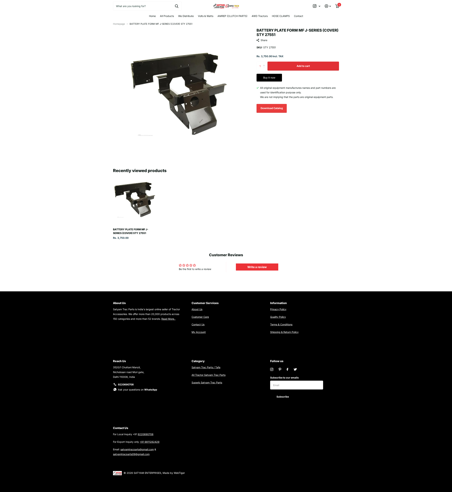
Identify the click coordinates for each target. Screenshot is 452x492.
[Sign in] (328, 6)
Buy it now (269, 77)
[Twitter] (295, 369)
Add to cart (303, 65)
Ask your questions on (137, 389)
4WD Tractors (260, 15)
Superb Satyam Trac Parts (207, 382)
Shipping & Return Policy (284, 332)
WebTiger (179, 472)
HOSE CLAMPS (281, 15)
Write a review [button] (257, 267)
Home (152, 15)
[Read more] (316, 6)
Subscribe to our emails (284, 377)
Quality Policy (278, 316)
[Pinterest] (280, 369)
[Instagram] (271, 369)
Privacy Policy (278, 309)
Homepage (119, 23)
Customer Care (200, 316)
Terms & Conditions (281, 324)
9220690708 (126, 384)
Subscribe (282, 396)
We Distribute (186, 15)
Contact (298, 15)
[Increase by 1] (265, 63)
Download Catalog (272, 108)
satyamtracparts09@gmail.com (131, 454)
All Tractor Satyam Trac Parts (208, 374)
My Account (199, 332)
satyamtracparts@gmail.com (137, 449)
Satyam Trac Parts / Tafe (206, 367)
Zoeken (177, 6)
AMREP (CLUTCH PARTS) (232, 15)
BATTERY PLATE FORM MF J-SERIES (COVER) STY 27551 (130, 231)
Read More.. (168, 318)
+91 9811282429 (149, 441)
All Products (167, 15)
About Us (197, 309)
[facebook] (287, 369)
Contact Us (198, 324)
